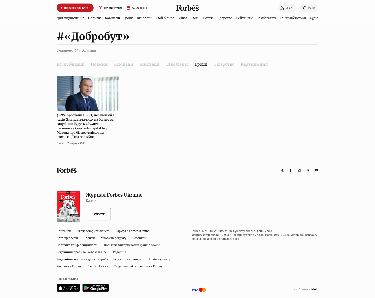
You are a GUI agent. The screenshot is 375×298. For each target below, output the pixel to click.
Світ (194, 18)
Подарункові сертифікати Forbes (138, 266)
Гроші (128, 18)
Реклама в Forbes (69, 266)
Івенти (90, 238)
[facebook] (290, 170)
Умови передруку (113, 238)
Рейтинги (244, 18)
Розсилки (139, 238)
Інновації (144, 18)
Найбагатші (266, 18)
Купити (98, 214)
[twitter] (282, 170)
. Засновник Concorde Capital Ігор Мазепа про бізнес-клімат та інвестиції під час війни (85, 126)
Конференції (139, 8)
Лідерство (224, 18)
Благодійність (98, 266)
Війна (182, 18)
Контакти (64, 231)
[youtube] (316, 170)
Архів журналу (159, 259)
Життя (207, 18)
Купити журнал (113, 8)
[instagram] (299, 170)
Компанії (112, 18)
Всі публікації (71, 64)
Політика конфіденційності (77, 245)
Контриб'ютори (292, 18)
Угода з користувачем (93, 231)
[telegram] (308, 170)
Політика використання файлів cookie (132, 245)
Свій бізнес (165, 18)
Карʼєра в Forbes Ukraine (132, 231)
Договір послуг (67, 238)
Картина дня (254, 64)
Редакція (119, 252)
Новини (94, 18)
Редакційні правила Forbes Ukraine (82, 252)
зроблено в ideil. (305, 289)
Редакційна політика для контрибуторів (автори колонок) (100, 259)
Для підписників (70, 18)
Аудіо (314, 18)
